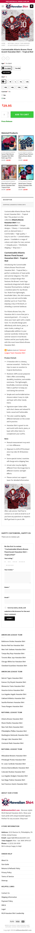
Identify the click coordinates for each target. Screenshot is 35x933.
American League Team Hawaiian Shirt (17, 925)
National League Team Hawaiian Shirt (17, 927)
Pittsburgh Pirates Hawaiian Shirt (13, 760)
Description (7, 200)
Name (7, 587)
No (4, 98)
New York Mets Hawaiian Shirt (12, 727)
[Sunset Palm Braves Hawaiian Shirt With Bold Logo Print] (9, 143)
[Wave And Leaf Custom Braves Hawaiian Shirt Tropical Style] (9, 172)
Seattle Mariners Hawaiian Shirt (12, 702)
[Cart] (31, 6)
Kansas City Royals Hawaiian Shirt (13, 682)
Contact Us (5, 893)
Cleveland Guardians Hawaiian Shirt (14, 665)
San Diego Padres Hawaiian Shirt (13, 780)
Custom (4, 91)
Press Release (6, 121)
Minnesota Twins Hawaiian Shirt (13, 686)
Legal (3, 909)
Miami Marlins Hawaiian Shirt (11, 723)
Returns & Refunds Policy (10, 868)
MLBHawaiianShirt (11, 225)
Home (3, 43)
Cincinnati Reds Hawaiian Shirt (12, 743)
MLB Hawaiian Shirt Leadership (12, 913)
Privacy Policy (6, 872)
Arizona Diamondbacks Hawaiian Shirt (15, 768)
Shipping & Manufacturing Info (14, 204)
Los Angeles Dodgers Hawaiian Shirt (14, 776)
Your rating (8, 558)
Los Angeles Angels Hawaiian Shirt (13, 694)
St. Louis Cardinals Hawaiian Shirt (13, 764)
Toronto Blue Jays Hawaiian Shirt (13, 657)
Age (3, 63)
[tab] (17, 199)
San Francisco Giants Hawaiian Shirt (14, 784)
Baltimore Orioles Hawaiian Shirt (13, 641)
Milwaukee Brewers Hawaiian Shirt (14, 756)
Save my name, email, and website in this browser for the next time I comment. (17, 611)
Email (6, 597)
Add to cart (22, 114)
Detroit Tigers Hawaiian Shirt (12, 678)
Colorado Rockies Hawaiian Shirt (13, 772)
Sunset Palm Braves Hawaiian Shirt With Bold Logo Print (7, 156)
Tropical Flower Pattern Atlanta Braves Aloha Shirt (25, 156)
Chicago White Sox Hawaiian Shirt (13, 661)
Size (3, 77)
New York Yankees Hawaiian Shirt (13, 649)
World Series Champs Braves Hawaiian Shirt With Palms (25, 185)
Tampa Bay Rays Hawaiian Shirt (12, 653)
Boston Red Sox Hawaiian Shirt (12, 645)
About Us (4, 860)
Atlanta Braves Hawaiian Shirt (18, 45)
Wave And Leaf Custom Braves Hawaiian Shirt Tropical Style (8, 185)
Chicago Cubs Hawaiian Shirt (11, 739)
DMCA (3, 905)
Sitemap (4, 880)
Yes (4, 95)
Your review (9, 570)
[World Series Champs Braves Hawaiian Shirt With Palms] (26, 172)
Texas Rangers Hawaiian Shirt (12, 706)
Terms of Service (7, 876)
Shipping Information (9, 897)
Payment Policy (7, 901)
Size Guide (5, 864)
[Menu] (2, 6)
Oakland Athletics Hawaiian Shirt (13, 698)
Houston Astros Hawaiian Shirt (12, 690)
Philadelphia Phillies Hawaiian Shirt (14, 731)
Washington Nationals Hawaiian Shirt (14, 735)
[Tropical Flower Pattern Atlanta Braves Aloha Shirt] (26, 143)
